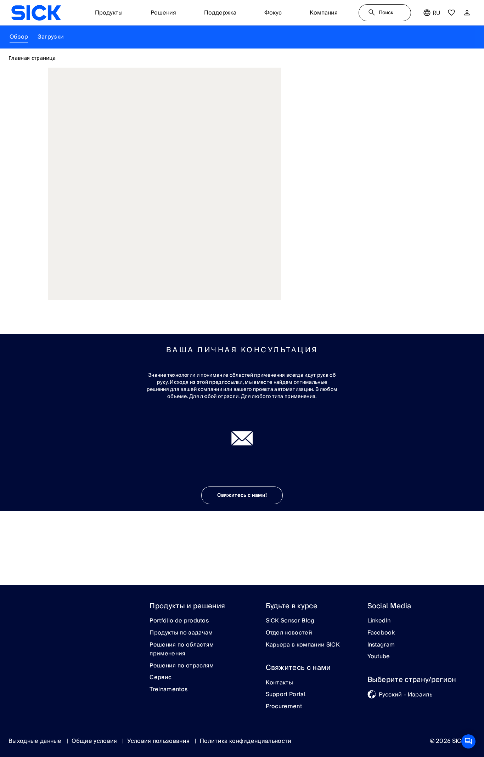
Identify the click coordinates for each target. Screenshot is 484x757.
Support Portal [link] (285, 694)
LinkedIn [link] (379, 621)
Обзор (19, 37)
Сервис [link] (160, 677)
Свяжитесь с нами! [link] (242, 495)
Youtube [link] (378, 656)
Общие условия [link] (95, 741)
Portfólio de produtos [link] (179, 621)
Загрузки (51, 37)
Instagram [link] (381, 645)
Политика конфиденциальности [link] (246, 741)
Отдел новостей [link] (289, 633)
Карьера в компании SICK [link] (303, 645)
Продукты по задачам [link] (181, 633)
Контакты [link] (279, 683)
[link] (36, 13)
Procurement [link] (284, 706)
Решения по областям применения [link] (182, 650)
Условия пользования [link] (159, 741)
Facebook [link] (381, 633)
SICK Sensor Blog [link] (290, 621)
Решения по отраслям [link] (182, 666)
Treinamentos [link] (168, 689)
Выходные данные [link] (36, 741)
